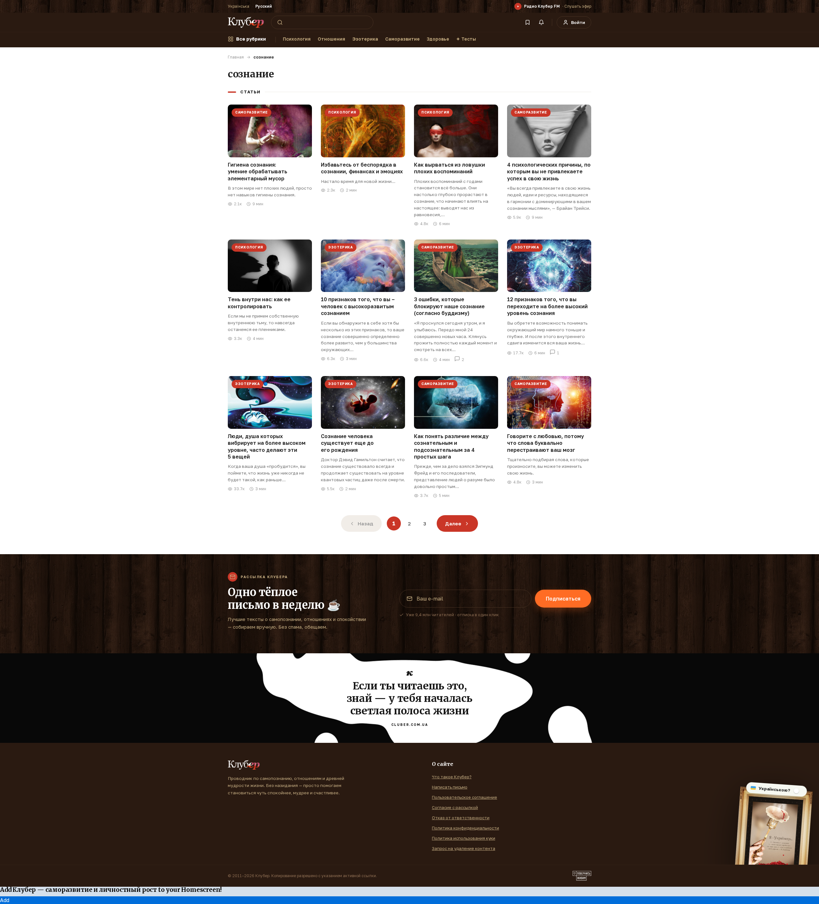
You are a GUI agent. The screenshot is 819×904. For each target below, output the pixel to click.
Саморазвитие (402, 39)
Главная (236, 57)
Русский (263, 6)
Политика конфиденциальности (465, 827)
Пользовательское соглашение (464, 797)
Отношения (331, 39)
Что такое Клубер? (452, 776)
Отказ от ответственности (460, 817)
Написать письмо (449, 787)
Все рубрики (251, 39)
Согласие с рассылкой (455, 807)
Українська (238, 6)
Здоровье (438, 39)
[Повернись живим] (582, 876)
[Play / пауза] (517, 6)
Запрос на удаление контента (463, 848)
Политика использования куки (463, 838)
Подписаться (563, 598)
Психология (297, 39)
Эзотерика (365, 39)
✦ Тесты (466, 39)
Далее (453, 523)
